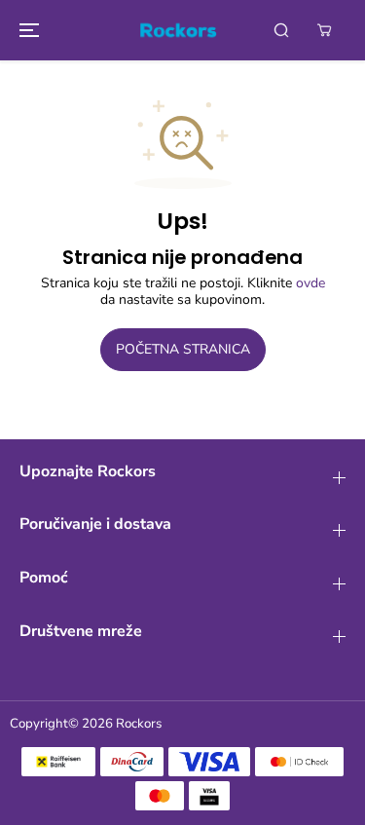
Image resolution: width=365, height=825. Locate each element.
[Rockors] (178, 30)
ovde (310, 283)
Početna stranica (183, 349)
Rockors (139, 723)
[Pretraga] (281, 30)
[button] (26, 30)
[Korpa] (324, 30)
